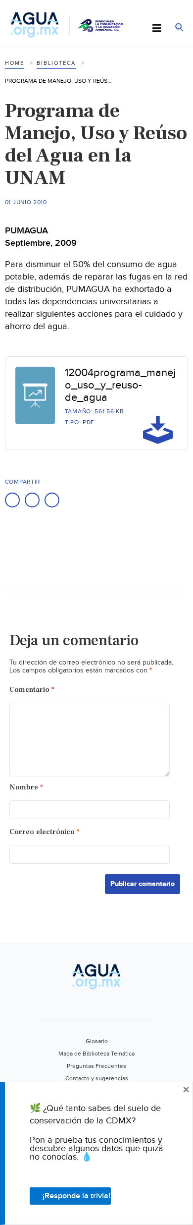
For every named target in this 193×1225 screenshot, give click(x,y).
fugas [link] (139, 277)
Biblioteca (56, 63)
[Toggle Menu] (156, 28)
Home (14, 63)
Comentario (31, 689)
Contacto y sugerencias (96, 1078)
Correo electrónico (44, 831)
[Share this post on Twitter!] (32, 500)
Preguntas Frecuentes (96, 1065)
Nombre (26, 787)
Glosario (97, 1041)
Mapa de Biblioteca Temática (96, 1053)
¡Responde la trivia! (76, 1196)
